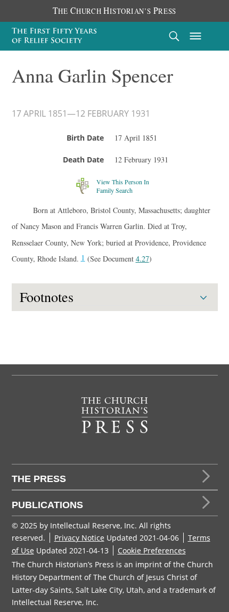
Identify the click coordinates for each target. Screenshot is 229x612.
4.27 (142, 259)
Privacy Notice (79, 538)
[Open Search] (174, 36)
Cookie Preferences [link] (152, 550)
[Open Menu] (195, 36)
